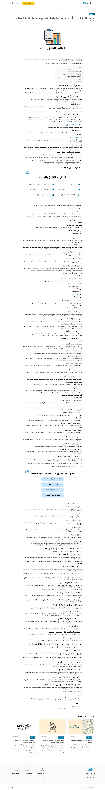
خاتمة (80, 79)
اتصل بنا (43, 778)
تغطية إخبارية (29, 773)
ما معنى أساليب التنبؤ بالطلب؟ (74, 69)
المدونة (43, 776)
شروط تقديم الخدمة (13, 787)
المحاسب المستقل (78, 9)
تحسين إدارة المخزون (73, 124)
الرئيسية (93, 9)
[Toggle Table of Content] (79, 67)
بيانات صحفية (28, 770)
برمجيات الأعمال (61, 9)
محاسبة (53, 9)
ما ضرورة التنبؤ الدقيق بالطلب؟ (74, 71)
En (10, 3)
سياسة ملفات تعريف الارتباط (24, 787)
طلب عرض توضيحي (28, 3)
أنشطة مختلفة (15, 773)
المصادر (79, 81)
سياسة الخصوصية (33, 787)
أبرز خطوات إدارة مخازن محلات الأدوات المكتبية (81, 741)
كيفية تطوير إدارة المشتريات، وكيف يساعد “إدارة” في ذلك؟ (53, 741)
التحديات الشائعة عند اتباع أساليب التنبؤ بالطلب (71, 74)
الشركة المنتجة (41, 773)
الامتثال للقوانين (46, 9)
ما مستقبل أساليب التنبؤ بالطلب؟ (74, 76)
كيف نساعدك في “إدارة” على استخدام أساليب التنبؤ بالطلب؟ (68, 78)
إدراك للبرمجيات (83, 787)
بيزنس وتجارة (37, 9)
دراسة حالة (70, 9)
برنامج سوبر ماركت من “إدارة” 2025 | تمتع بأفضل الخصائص (24, 741)
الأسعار (18, 3)
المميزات (17, 770)
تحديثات (87, 9)
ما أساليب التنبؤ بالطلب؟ (76, 73)
